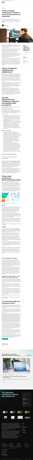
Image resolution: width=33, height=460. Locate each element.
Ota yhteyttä (24, 432)
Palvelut (23, 423)
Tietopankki (23, 430)
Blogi (22, 425)
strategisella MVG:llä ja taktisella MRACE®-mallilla (14, 76)
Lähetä (24, 63)
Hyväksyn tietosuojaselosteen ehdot (25, 57)
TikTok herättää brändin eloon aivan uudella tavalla (8, 209)
